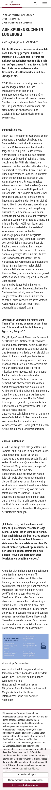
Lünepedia (20, 677)
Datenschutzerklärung (29, 768)
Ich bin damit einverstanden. (25, 785)
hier (26, 696)
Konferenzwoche (12, 19)
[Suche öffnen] (35, 3)
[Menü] (44, 4)
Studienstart (28, 15)
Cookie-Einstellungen (26, 774)
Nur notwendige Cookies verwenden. (25, 780)
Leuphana (6, 15)
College (16, 15)
